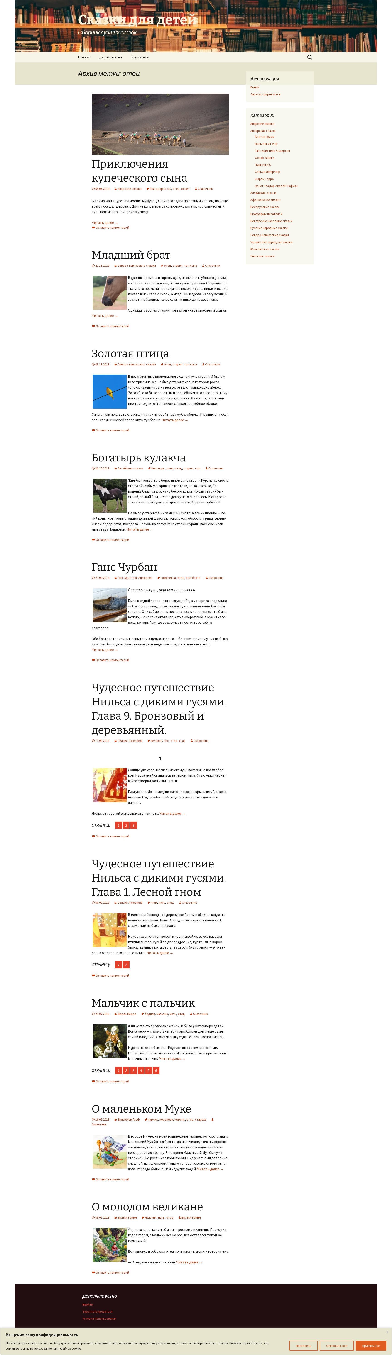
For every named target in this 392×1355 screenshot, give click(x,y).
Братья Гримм (127, 1217)
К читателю (140, 57)
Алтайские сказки (130, 468)
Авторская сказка (263, 131)
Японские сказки (262, 256)
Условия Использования (99, 1318)
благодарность (160, 189)
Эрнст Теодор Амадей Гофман (276, 186)
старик (178, 265)
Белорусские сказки (265, 207)
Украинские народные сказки (271, 242)
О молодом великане (147, 1206)
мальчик (162, 1014)
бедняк (150, 1014)
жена (169, 468)
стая (182, 741)
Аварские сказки (130, 189)
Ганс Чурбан (124, 567)
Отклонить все (336, 1346)
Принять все (371, 1346)
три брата (193, 578)
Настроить (303, 1346)
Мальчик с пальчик (143, 1003)
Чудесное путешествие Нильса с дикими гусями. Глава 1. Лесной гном (159, 878)
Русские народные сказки (269, 228)
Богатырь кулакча (139, 457)
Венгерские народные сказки (271, 221)
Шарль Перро (127, 1014)
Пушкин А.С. (263, 165)
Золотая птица (130, 353)
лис (166, 741)
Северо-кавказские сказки (137, 265)
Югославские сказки (265, 249)
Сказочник (205, 189)
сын (197, 468)
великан (156, 741)
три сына (190, 265)
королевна (168, 578)
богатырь (158, 468)
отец (176, 189)
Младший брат (131, 255)
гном (154, 903)
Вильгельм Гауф (129, 1119)
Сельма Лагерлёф (130, 741)
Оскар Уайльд (265, 158)
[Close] (387, 1332)
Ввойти (88, 1304)
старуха (200, 1119)
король (180, 1119)
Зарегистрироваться (265, 94)
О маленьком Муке (141, 1109)
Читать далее (105, 222)
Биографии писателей (266, 214)
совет (185, 189)
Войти (254, 87)
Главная (84, 57)
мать (162, 903)
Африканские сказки (265, 200)
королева (166, 1119)
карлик (153, 1119)
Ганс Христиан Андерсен (135, 578)
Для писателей (110, 57)
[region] (196, 1341)
